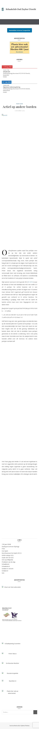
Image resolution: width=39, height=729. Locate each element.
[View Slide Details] (19, 48)
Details (5, 77)
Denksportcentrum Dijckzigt (10, 546)
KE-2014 (30, 282)
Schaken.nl (5, 571)
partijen (19, 104)
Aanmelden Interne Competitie (19, 30)
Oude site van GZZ (8, 557)
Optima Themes (25, 725)
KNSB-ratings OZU (8, 555)
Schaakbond (5, 564)
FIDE (3, 549)
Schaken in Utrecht (7, 568)
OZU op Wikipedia (7, 560)
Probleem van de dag (8, 562)
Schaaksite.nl (6, 566)
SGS (3, 573)
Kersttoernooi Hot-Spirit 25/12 (11, 553)
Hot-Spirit (5, 551)
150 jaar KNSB (6, 544)
